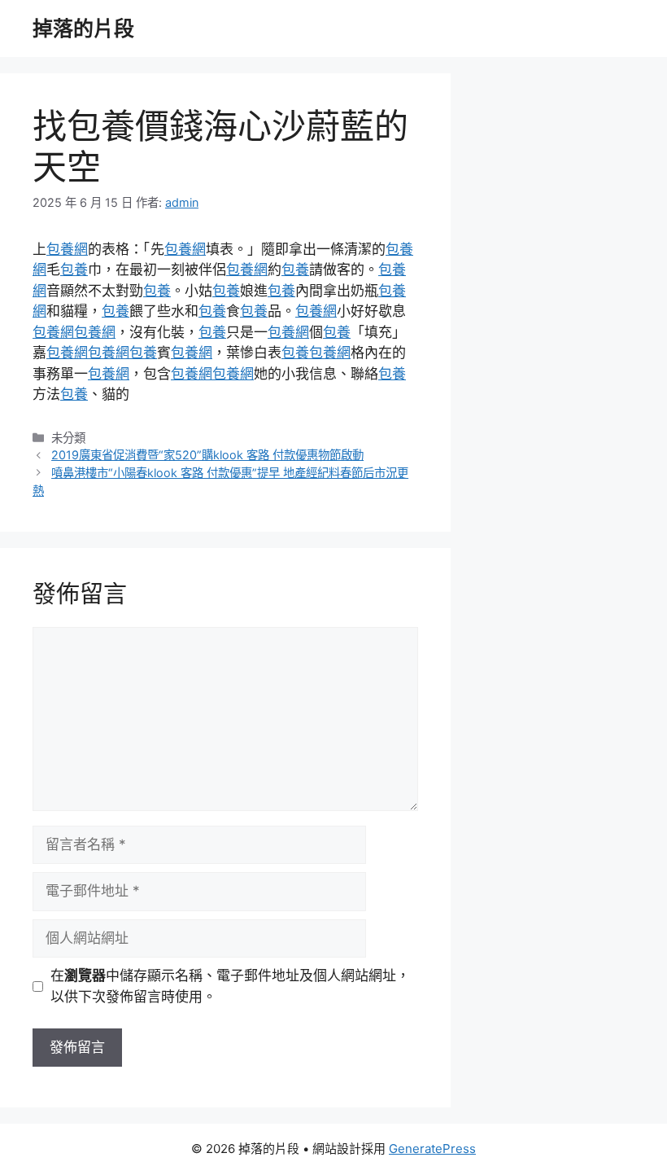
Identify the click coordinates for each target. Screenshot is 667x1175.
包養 (74, 269)
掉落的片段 (83, 28)
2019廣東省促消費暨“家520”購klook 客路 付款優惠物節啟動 (207, 455)
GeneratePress (432, 1148)
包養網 (67, 249)
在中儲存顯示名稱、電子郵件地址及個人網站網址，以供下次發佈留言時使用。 (230, 986)
